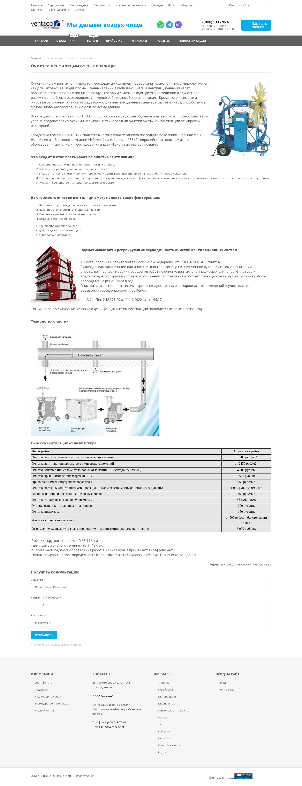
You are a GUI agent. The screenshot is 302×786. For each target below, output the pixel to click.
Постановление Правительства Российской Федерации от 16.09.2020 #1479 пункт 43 (152, 262)
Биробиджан (56, 5)
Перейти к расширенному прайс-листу (240, 564)
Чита (171, 5)
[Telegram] (169, 27)
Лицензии (41, 689)
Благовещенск (79, 5)
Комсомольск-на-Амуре (131, 5)
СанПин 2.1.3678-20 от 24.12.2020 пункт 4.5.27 (125, 299)
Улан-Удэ (37, 9)
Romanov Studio (84, 776)
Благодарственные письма (52, 703)
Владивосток (102, 5)
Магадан (157, 5)
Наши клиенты (44, 710)
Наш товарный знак (48, 696)
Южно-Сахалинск (59, 9)
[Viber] (178, 27)
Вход (222, 682)
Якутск (79, 9)
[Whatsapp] (160, 27)
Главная (36, 58)
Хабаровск (187, 5)
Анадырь (37, 5)
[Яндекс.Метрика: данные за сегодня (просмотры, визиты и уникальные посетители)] (221, 778)
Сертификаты (44, 682)
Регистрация (227, 689)
